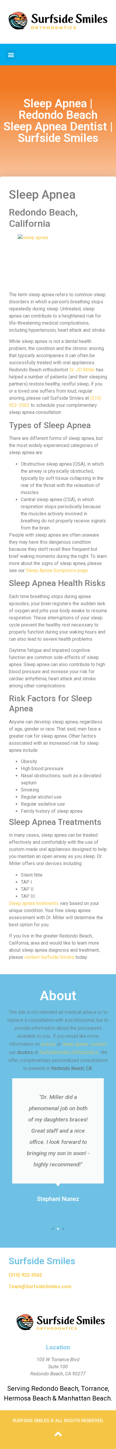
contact (98, 1044)
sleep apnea (75, 1044)
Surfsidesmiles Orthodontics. (69, 1052)
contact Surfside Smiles (49, 957)
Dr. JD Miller (82, 370)
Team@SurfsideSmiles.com (40, 1286)
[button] (11, 54)
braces (48, 1044)
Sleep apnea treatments (34, 903)
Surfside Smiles (42, 1261)
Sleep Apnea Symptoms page (57, 570)
